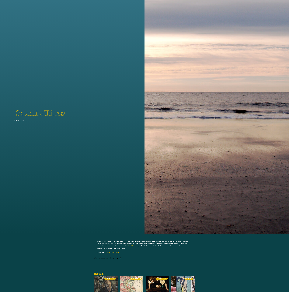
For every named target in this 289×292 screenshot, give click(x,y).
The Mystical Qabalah (113, 252)
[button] (110, 258)
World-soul (132, 246)
